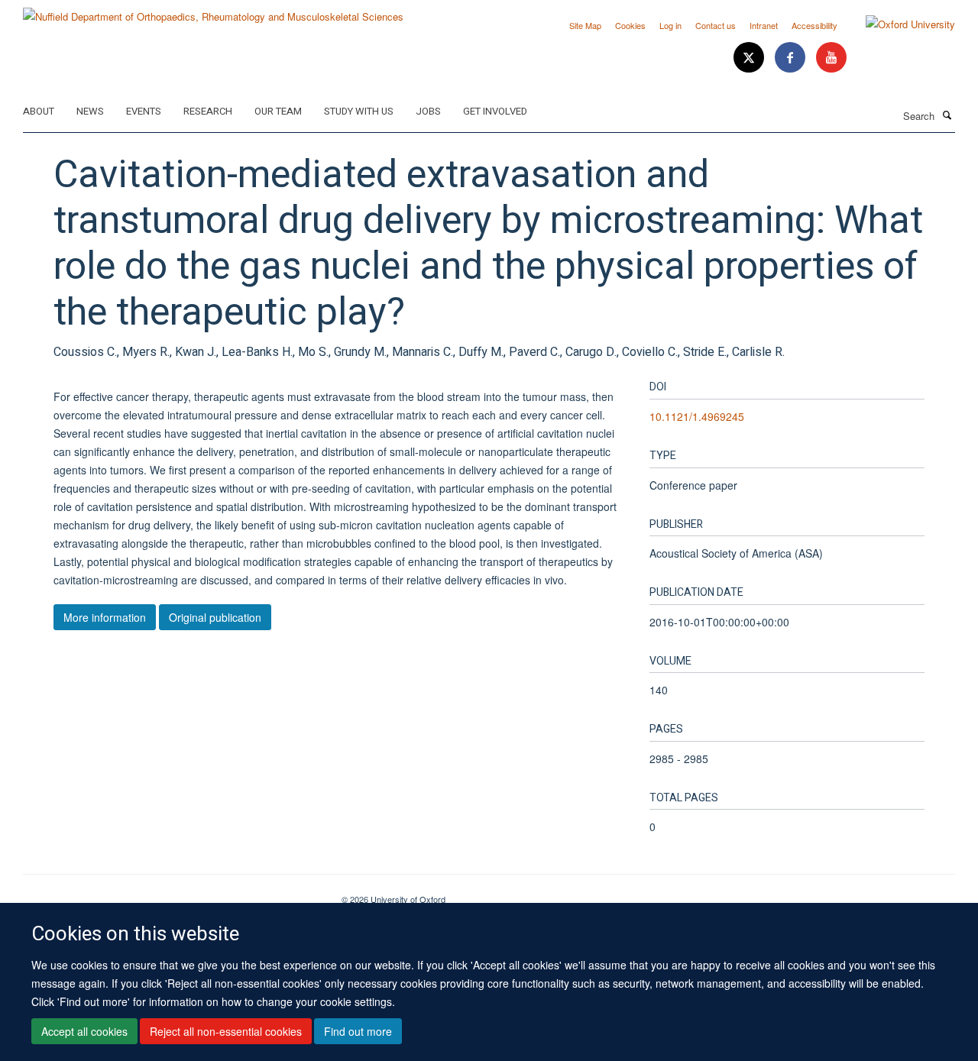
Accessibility (814, 25)
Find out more (358, 1031)
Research (207, 111)
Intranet (764, 25)
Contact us (715, 25)
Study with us (358, 111)
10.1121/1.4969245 (696, 416)
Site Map (585, 25)
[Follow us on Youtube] (831, 57)
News (90, 111)
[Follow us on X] (750, 57)
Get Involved (495, 111)
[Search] (946, 114)
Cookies (630, 25)
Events (143, 111)
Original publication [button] (215, 617)
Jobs (428, 111)
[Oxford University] (899, 24)
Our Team (278, 111)
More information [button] (104, 617)
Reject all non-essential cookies (226, 1031)
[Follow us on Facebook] (791, 57)
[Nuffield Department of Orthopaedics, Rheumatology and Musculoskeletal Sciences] (213, 11)
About (38, 111)
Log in (670, 25)
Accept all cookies (84, 1031)
